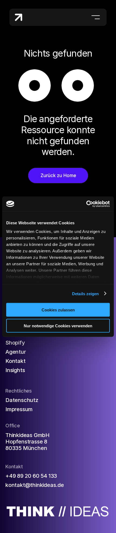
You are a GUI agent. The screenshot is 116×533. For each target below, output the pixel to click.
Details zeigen (85, 293)
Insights (15, 370)
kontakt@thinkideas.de (34, 485)
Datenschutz (21, 400)
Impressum (19, 409)
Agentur (15, 352)
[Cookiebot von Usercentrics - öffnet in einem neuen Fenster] (86, 203)
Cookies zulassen (58, 310)
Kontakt (15, 361)
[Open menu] (95, 17)
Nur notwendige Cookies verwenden (58, 325)
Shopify (15, 342)
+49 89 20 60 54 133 (31, 476)
